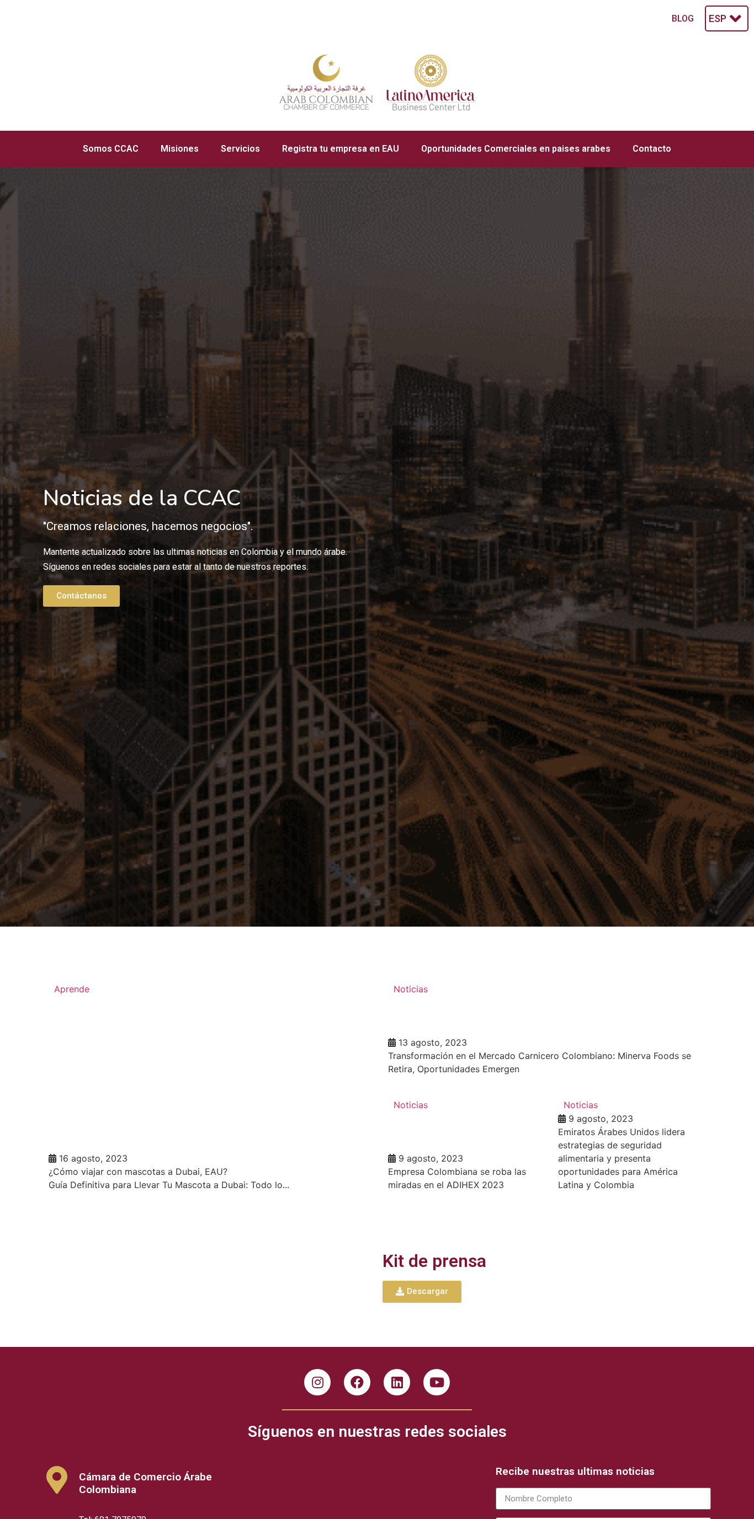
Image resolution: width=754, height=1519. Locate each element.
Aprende (71, 988)
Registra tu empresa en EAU (340, 148)
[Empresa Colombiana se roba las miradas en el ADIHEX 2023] (462, 1144)
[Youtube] (436, 1382)
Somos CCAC (111, 148)
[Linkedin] (397, 1382)
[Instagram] (317, 1382)
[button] (81, 596)
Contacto (652, 148)
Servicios (240, 148)
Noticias (411, 988)
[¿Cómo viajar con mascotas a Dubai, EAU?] (207, 1086)
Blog (683, 18)
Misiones (180, 148)
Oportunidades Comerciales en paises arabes (515, 148)
